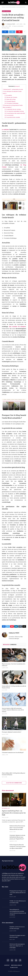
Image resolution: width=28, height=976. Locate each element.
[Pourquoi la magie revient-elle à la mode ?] (5, 937)
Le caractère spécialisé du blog (14, 111)
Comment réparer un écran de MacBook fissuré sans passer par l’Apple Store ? (17, 837)
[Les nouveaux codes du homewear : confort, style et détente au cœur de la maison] (14, 699)
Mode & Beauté (6, 11)
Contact (7, 965)
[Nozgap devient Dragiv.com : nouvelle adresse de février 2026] (5, 893)
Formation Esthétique (11, 103)
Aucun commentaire (18, 26)
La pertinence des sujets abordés (15, 113)
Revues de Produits (11, 97)
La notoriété (9, 115)
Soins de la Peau (10, 99)
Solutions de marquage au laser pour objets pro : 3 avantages (17, 945)
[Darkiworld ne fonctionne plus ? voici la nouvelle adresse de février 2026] (5, 828)
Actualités (8, 95)
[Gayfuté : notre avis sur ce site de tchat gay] (5, 929)
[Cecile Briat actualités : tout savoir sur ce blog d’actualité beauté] (14, 43)
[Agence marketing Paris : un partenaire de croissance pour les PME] (14, 799)
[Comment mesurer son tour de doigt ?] (14, 743)
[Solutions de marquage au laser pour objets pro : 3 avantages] (5, 946)
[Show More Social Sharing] (24, 31)
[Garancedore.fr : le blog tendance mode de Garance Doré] (14, 677)
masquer (17, 86)
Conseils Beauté (10, 101)
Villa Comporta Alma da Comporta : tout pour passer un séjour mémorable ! (18, 846)
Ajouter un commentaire (14, 782)
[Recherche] (25, 2)
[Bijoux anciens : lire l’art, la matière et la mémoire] (14, 655)
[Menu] (3, 2)
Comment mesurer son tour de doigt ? (13, 752)
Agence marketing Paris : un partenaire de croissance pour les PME (14, 813)
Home (3, 7)
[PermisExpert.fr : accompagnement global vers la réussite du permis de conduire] (5, 911)
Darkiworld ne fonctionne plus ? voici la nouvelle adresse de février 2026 (17, 827)
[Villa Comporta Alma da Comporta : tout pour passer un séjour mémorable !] (5, 847)
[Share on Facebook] (5, 31)
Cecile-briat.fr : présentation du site (13, 89)
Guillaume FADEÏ (11, 24)
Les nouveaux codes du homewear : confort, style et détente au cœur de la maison (13, 709)
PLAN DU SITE (14, 967)
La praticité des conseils (12, 117)
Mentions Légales (16, 965)
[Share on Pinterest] (19, 31)
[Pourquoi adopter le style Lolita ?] (14, 723)
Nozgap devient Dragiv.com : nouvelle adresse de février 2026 (18, 892)
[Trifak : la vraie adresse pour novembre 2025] (5, 903)
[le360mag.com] (14, 2)
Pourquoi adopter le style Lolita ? (11, 732)
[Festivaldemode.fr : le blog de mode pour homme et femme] (14, 764)
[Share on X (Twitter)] (12, 31)
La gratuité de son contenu (13, 109)
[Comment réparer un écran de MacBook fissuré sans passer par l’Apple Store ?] (5, 837)
